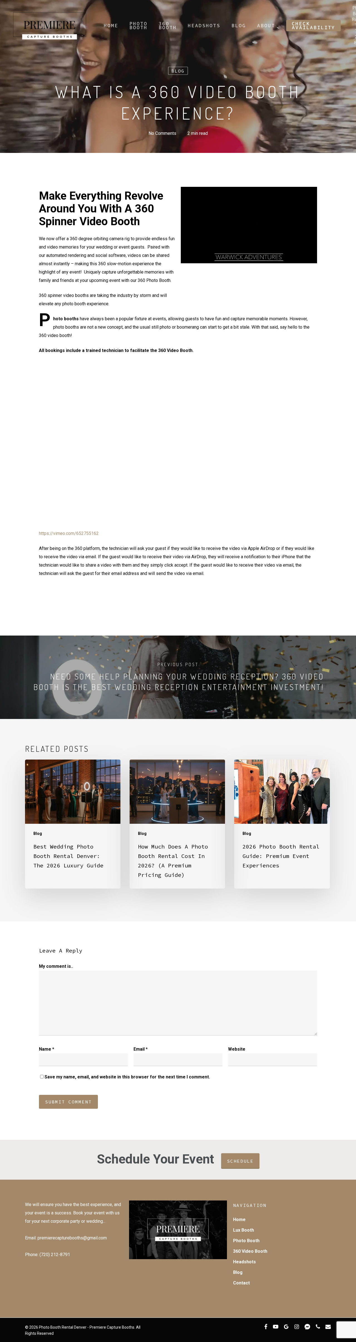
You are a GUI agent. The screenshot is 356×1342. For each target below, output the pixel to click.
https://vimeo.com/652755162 (69, 533)
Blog (178, 71)
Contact (241, 1283)
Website (236, 1049)
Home (239, 1219)
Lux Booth (243, 1230)
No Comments (162, 133)
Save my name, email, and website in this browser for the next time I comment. (127, 1077)
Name (46, 1049)
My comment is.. (56, 966)
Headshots (244, 1261)
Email (141, 1049)
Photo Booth (246, 1240)
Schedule (240, 1161)
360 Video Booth (250, 1251)
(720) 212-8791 (54, 1254)
